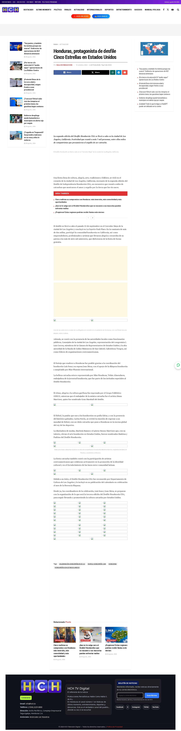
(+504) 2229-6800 (35, 707)
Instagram (136, 707)
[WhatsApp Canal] (178, 365)
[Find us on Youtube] (172, 9)
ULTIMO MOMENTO (43, 10)
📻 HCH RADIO (101, 16)
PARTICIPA (38, 2)
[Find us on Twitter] (168, 9)
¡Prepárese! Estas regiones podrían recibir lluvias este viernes (79, 212)
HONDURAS (112, 564)
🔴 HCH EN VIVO (81, 16)
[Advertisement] (90, 29)
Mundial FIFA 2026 (152, 10)
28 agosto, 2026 (60, 659)
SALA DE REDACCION (64, 65)
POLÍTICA (58, 10)
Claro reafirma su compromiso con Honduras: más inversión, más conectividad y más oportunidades (65, 650)
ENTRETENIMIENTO (124, 10)
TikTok (146, 707)
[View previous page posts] (88, 218)
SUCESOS (138, 10)
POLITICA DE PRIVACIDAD (49, 2)
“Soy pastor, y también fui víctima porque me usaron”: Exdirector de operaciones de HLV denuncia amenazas (33, 48)
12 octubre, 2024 (82, 65)
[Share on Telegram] (118, 72)
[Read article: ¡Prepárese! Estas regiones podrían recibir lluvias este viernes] (116, 635)
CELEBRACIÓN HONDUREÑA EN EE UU (72, 564)
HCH (14, 2)
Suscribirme (152, 695)
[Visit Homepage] (10, 10)
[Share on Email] (124, 72)
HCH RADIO (30, 2)
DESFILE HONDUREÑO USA (97, 564)
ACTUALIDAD (79, 10)
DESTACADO (28, 10)
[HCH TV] (41, 686)
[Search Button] (178, 10)
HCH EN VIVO (21, 2)
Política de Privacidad (115, 727)
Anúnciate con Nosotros (39, 717)
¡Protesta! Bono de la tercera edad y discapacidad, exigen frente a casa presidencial (32, 84)
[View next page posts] (93, 218)
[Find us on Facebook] (163, 9)
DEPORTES (109, 10)
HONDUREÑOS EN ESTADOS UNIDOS (67, 567)
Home (56, 44)
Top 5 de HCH (106, 65)
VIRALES (67, 10)
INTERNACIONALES (94, 10)
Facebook (119, 707)
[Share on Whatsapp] (112, 72)
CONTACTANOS (6, 2)
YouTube (155, 707)
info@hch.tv (31, 703)
